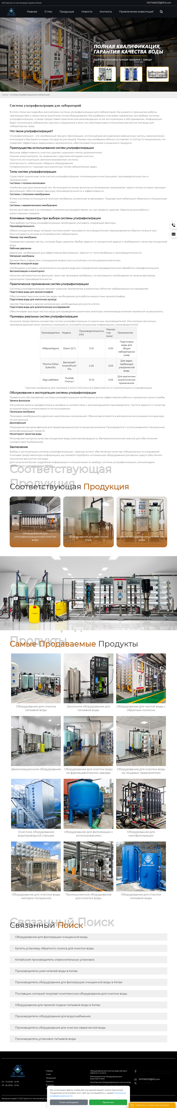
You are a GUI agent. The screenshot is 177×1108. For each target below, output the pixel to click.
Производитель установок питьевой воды (45, 1039)
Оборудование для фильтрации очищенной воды (51, 937)
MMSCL (49, 465)
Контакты (50, 1085)
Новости (49, 1081)
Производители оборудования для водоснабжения (53, 1016)
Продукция (51, 1078)
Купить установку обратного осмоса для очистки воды (54, 948)
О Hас (48, 1074)
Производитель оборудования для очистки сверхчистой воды (60, 1027)
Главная (5, 95)
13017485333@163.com (159, 2)
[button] (162, 521)
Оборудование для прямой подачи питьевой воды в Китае (57, 1005)
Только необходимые (69, 1102)
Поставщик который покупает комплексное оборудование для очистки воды (71, 993)
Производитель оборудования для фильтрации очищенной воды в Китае (68, 982)
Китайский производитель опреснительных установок (55, 959)
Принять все (108, 1102)
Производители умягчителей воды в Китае (46, 971)
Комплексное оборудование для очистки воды (110, 1082)
